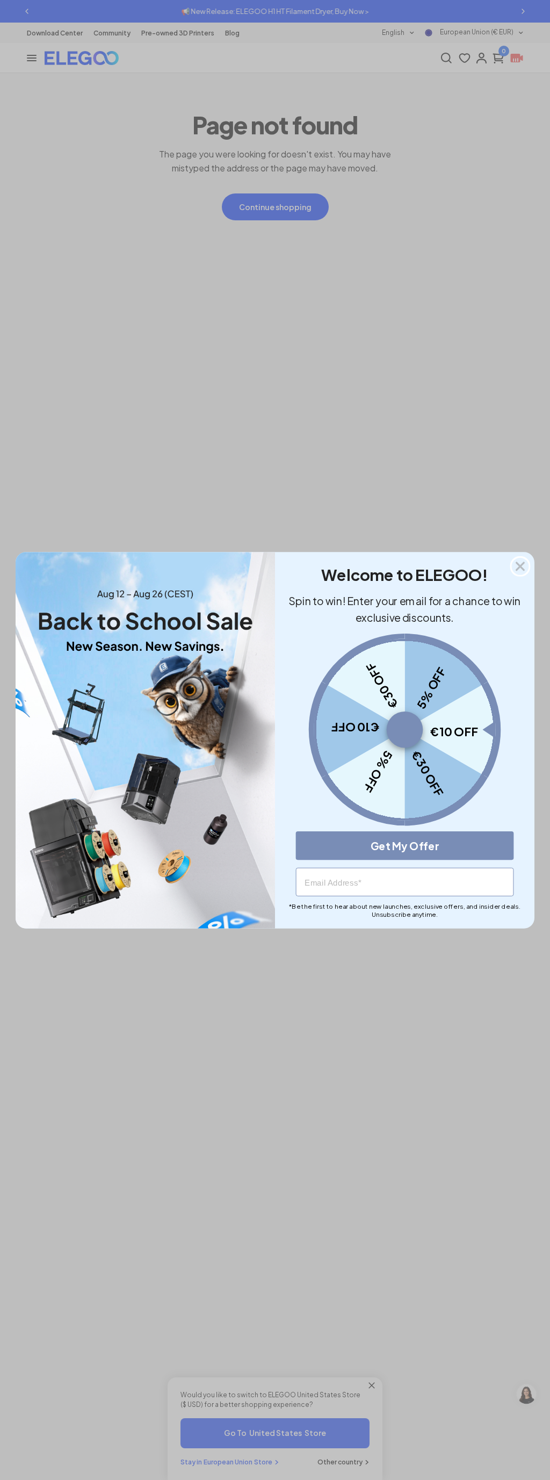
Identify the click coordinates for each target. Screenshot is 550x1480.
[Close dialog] (520, 566)
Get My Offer (405, 845)
